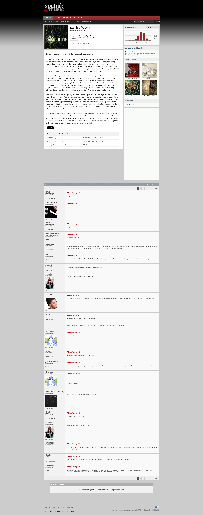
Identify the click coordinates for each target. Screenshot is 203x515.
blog (80, 18)
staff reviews (76, 22)
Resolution (149, 78)
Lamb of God (79, 27)
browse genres (54, 22)
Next (156, 188)
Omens (132, 95)
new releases (65, 22)
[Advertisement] (141, 145)
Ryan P (88, 36)
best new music (87, 22)
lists (72, 18)
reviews (48, 18)
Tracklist (88, 43)
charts (57, 18)
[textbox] (144, 21)
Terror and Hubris (132, 78)
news (65, 18)
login (45, 22)
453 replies (92, 37)
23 (152, 188)
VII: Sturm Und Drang (149, 95)
